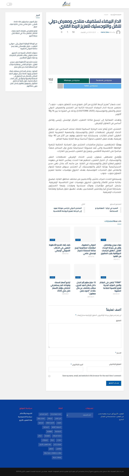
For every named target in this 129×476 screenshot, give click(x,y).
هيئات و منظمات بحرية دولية (52, 453)
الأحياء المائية (50, 423)
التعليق (118, 321)
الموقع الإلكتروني (115, 364)
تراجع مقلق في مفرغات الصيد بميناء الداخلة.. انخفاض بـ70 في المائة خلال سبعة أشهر (24, 33)
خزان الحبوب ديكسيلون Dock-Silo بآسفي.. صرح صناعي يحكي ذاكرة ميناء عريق (23, 24)
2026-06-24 (116, 294)
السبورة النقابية (56, 427)
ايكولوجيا (49, 431)
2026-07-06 (65, 254)
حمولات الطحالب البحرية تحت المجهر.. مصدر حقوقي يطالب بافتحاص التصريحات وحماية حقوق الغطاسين (23, 55)
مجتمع (51, 449)
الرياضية (41, 423)
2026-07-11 (117, 259)
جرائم (40, 436)
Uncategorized (56, 414)
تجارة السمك (57, 436)
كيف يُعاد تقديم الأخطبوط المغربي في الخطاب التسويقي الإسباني (59, 247)
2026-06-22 (65, 294)
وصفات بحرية (57, 457)
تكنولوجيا (47, 436)
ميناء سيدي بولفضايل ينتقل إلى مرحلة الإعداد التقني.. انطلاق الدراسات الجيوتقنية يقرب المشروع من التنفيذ (111, 250)
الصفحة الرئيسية (116, 15)
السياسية (58, 431)
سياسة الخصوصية (25, 417)
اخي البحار (58, 418)
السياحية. (46, 427)
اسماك (50, 418)
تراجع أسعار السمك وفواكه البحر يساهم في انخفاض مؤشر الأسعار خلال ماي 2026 (60, 286)
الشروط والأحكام (26, 414)
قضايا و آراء (57, 444)
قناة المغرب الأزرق (45, 444)
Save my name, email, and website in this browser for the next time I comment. (91, 376)
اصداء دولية (41, 418)
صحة (52, 440)
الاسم (118, 352)
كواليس (58, 449)
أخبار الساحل (43, 414)
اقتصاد (106, 15)
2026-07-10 (91, 256)
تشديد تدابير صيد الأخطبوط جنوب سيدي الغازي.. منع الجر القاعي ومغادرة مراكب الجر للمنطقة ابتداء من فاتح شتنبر (23, 64)
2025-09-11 (92, 32)
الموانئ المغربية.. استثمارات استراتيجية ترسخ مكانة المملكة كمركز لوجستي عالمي (85, 249)
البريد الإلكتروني (77, 364)
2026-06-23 (91, 297)
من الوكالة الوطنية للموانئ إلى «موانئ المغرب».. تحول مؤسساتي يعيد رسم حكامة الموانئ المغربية (23, 46)
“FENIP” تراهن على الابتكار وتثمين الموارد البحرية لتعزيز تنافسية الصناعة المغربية (110, 286)
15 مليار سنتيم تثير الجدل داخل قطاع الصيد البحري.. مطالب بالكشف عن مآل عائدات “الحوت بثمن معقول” (85, 288)
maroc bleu (105, 32)
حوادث (59, 440)
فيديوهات (45, 440)
